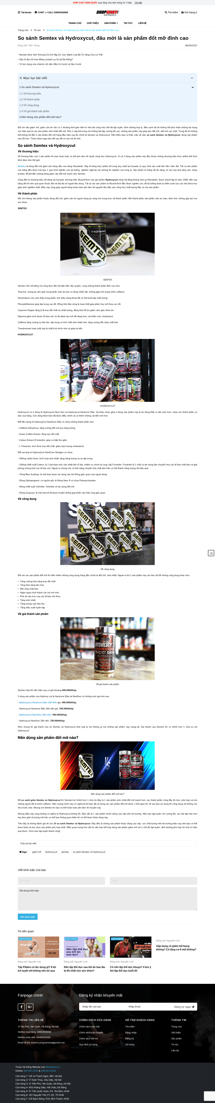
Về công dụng (29, 105)
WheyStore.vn (52, 1067)
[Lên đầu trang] (209, 1088)
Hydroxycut (51, 852)
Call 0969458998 (57, 12)
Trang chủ (176, 1026)
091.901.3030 (31, 1070)
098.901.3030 (48, 1070)
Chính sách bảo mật (89, 1026)
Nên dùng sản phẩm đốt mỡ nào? (40, 117)
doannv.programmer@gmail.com (48, 1042)
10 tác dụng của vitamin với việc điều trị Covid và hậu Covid (50, 64)
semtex (65, 852)
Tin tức (174, 1044)
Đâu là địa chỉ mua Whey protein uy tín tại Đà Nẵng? (46, 59)
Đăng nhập (131, 1032)
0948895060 (43, 1037)
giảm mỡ (36, 852)
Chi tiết (138, 2)
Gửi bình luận (27, 917)
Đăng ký (129, 1038)
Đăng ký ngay (183, 1006)
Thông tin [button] (178, 1020)
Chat (41, 12)
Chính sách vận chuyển (91, 1032)
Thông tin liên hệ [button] (31, 1020)
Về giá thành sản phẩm (34, 111)
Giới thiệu (176, 1032)
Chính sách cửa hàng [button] (95, 1020)
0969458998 (44, 1032)
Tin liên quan (26, 931)
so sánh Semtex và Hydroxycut (89, 852)
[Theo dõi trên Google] (29, 1007)
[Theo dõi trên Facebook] (21, 1007)
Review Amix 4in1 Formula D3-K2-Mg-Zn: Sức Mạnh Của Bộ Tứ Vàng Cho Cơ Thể (60, 54)
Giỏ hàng (129, 1044)
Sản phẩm (176, 1038)
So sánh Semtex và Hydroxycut (39, 87)
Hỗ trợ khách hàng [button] (140, 1020)
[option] (38, 955)
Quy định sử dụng (88, 1044)
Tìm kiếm (130, 1026)
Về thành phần (29, 99)
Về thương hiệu (30, 93)
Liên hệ (175, 1050)
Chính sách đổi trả (88, 1038)
